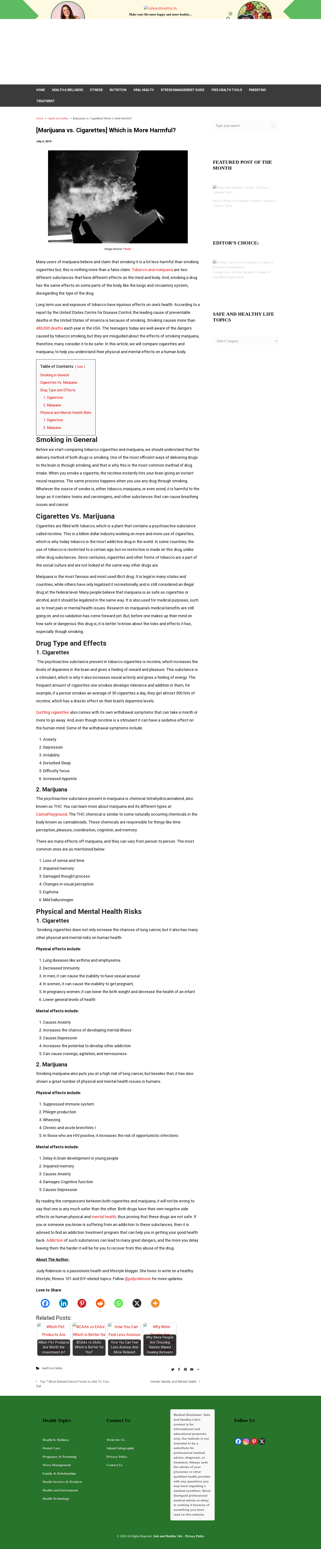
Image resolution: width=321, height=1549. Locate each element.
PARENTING (257, 90)
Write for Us (116, 1440)
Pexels (127, 249)
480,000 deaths (49, 328)
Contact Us (115, 1465)
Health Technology (56, 1498)
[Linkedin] (63, 1303)
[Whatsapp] (118, 1303)
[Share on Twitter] (173, 1369)
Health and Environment (60, 1490)
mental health (103, 1216)
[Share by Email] (192, 1369)
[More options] (197, 1369)
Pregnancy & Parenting (59, 1456)
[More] (155, 1303)
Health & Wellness (56, 1440)
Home (39, 118)
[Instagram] (246, 1441)
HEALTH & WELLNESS (67, 90)
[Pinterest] (82, 1303)
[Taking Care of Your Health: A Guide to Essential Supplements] (245, 264)
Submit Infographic (120, 1448)
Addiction (54, 1240)
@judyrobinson (138, 1278)
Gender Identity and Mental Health (173, 1382)
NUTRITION (118, 90)
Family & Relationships (59, 1473)
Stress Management (57, 1465)
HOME (40, 90)
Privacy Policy (117, 1456)
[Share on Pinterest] (185, 1369)
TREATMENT (45, 101)
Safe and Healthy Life (167, 1536)
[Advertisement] (160, 51)
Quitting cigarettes (52, 712)
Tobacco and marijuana (152, 269)
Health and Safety (58, 118)
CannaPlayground (51, 814)
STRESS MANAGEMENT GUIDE (182, 90)
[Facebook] (45, 1303)
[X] (137, 1303)
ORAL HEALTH (143, 90)
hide (80, 367)
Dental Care (51, 1448)
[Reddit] (100, 1303)
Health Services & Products (62, 1482)
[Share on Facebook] (179, 1369)
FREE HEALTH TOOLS (226, 90)
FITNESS (96, 90)
